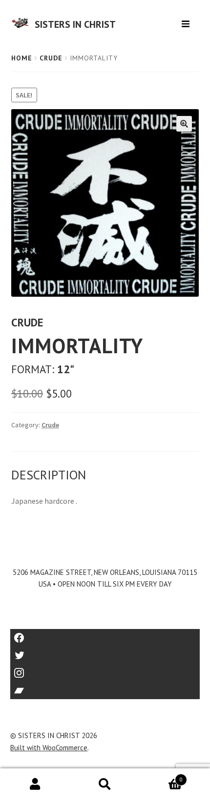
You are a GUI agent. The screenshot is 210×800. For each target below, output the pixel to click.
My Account (35, 784)
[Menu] (187, 20)
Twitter (105, 652)
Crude (51, 58)
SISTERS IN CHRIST (75, 24)
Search (105, 784)
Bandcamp (105, 687)
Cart (161, 776)
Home (21, 58)
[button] (184, 124)
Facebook (105, 634)
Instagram (105, 669)
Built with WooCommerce (48, 747)
